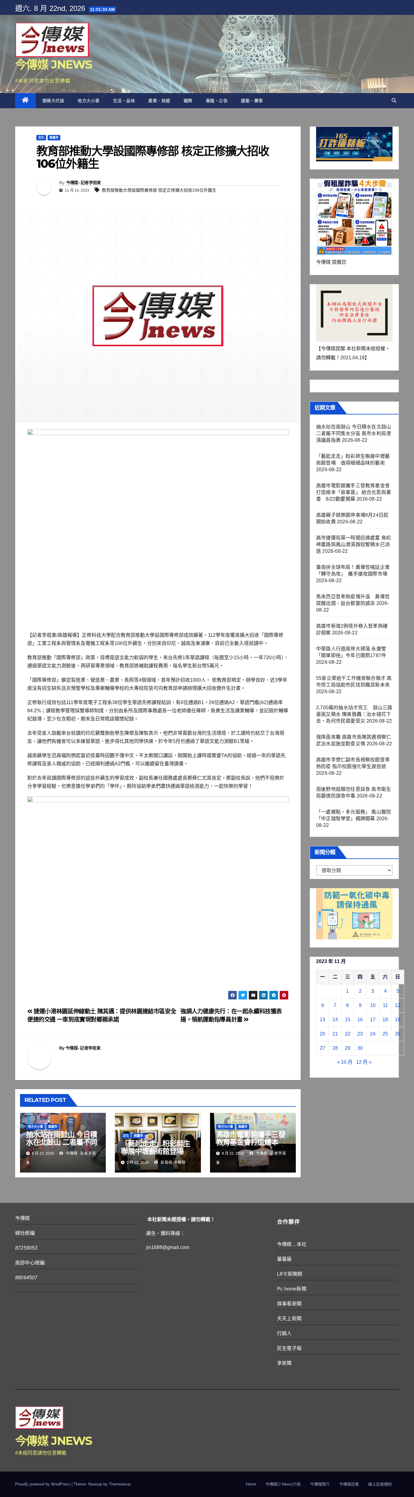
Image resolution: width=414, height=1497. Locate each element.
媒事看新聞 (289, 1303)
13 (322, 1019)
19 (397, 1019)
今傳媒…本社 (291, 1244)
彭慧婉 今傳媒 (172, 1162)
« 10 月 (344, 1062)
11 (385, 1005)
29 (347, 1048)
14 (335, 1019)
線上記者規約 (380, 1484)
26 (397, 1033)
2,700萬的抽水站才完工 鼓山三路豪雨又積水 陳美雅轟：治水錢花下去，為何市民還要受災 (354, 714)
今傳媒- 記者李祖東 (83, 182)
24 (373, 1033)
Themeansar (119, 1484)
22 (347, 1033)
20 (322, 1033)
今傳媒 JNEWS (53, 64)
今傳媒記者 (349, 1484)
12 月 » (364, 1062)
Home (251, 1484)
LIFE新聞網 (289, 1274)
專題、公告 (217, 100)
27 (322, 1048)
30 (360, 1048)
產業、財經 (159, 100)
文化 (41, 137)
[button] (394, 100)
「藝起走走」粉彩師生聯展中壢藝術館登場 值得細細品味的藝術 (155, 1151)
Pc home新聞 (291, 1288)
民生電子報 (289, 1348)
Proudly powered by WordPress (43, 1484)
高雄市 (53, 137)
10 (373, 1005)
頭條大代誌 (53, 100)
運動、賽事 (252, 100)
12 (397, 1005)
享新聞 (284, 1363)
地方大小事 (89, 100)
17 (373, 1019)
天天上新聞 (289, 1318)
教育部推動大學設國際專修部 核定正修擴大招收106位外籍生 (159, 190)
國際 (188, 100)
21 (335, 1033)
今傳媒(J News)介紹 (283, 1484)
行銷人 (284, 1333)
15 (347, 1019)
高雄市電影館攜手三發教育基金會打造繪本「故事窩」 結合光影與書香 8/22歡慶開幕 (251, 1146)
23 (360, 1033)
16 (360, 1019)
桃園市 (138, 1135)
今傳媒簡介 (320, 1484)
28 (335, 1048)
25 (385, 1033)
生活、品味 (124, 100)
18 (385, 1019)
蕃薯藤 (284, 1259)
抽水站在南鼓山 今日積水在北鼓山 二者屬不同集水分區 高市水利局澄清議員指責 (61, 1146)
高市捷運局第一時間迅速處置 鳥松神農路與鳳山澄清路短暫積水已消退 (353, 544)
